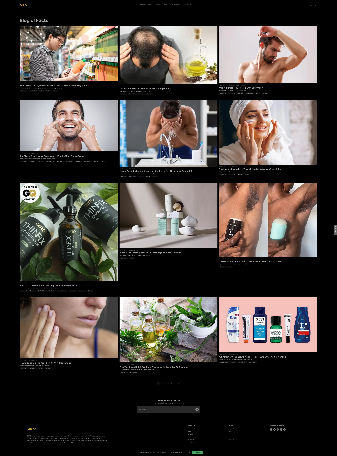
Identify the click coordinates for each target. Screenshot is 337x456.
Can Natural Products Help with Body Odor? (241, 88)
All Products (176, 5)
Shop (231, 425)
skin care (55, 90)
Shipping (190, 431)
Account (190, 429)
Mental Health (249, 93)
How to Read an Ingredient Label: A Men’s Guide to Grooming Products (55, 85)
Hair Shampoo (69, 161)
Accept (198, 452)
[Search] (306, 4)
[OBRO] (24, 4)
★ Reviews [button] (335, 229)
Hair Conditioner (50, 161)
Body (158, 5)
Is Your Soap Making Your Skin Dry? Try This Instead (45, 363)
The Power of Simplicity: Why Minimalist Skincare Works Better (250, 169)
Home (21, 14)
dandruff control (224, 362)
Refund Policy (192, 437)
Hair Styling (78, 161)
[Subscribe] (197, 409)
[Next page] (179, 383)
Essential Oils (32, 90)
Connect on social (276, 425)
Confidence (24, 90)
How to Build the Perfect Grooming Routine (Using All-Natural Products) (156, 171)
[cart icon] (315, 4)
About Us (188, 5)
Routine (48, 90)
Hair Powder (72, 290)
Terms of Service (193, 442)
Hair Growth (149, 94)
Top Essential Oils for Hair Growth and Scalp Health (145, 89)
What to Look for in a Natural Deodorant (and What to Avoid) (150, 253)
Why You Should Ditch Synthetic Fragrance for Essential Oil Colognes (154, 367)
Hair (165, 5)
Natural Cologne (146, 5)
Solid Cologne (133, 372)
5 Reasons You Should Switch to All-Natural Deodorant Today (250, 261)
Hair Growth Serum (62, 290)
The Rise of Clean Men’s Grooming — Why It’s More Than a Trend (52, 156)
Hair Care (41, 90)
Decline (189, 452)
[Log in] (311, 4)
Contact (190, 434)
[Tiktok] (281, 429)
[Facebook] (271, 429)
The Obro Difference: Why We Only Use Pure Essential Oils (48, 285)
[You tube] (284, 429)
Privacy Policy (192, 439)
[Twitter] (274, 429)
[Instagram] (277, 429)
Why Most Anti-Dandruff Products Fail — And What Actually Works (252, 357)
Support (191, 425)
